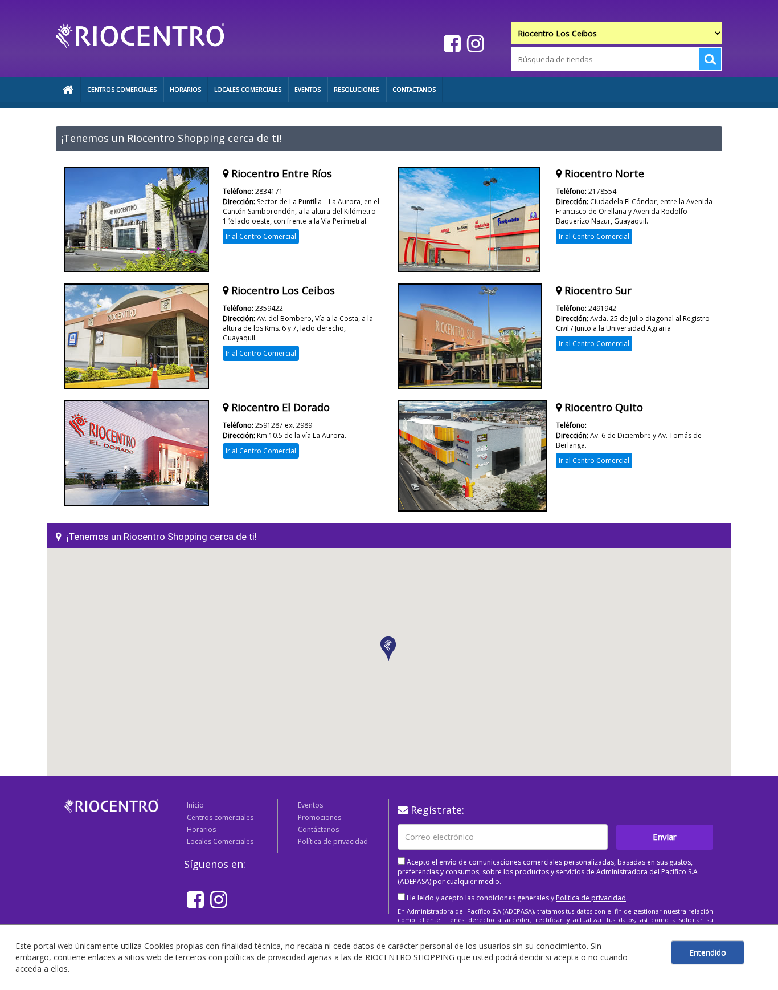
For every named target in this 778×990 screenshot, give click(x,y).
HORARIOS (185, 90)
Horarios (201, 829)
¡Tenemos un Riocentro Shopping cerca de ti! (162, 536)
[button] (389, 649)
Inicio (195, 805)
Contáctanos (318, 829)
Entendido (707, 952)
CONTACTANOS (414, 90)
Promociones (319, 817)
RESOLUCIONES (356, 90)
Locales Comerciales (220, 841)
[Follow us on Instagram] (474, 43)
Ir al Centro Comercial (261, 236)
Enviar (665, 836)
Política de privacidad (333, 841)
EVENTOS (307, 90)
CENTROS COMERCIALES (122, 90)
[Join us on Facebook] (451, 43)
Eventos (310, 805)
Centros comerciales (220, 817)
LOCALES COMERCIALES (247, 90)
